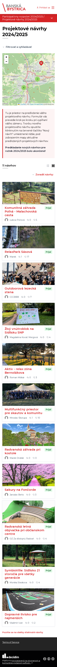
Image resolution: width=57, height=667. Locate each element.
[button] (39, 61)
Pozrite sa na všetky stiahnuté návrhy (22, 632)
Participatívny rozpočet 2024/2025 (22, 16)
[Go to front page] (21, 7)
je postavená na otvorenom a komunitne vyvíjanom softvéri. (21, 661)
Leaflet (23, 104)
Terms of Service (10, 642)
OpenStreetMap (36, 104)
